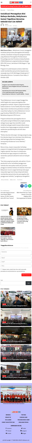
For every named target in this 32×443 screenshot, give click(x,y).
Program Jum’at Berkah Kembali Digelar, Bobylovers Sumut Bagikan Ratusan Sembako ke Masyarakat (15, 86)
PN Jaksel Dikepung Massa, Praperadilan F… (15, 377)
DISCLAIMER (8, 420)
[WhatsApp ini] (29, 186)
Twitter (24, 428)
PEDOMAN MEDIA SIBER (23, 420)
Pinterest (9, 431)
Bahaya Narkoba (5, 179)
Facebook (9, 428)
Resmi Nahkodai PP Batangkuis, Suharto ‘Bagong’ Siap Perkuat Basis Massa (7, 239)
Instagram (24, 431)
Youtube (9, 433)
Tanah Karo (19, 179)
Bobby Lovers (13, 179)
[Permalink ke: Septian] (2, 25)
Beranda (8, 415)
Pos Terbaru (5, 289)
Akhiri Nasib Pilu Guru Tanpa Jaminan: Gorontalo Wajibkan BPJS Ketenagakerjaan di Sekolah (24, 194)
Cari (2, 280)
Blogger (24, 433)
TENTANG (23, 415)
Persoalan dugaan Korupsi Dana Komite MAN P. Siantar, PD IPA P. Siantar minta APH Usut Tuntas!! (7, 194)
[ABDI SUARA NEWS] (16, 2)
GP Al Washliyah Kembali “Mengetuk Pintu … (15, 306)
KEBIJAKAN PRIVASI (23, 422)
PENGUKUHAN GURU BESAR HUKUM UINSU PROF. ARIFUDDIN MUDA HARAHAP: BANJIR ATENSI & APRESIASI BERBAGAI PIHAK (7, 220)
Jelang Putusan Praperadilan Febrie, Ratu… (15, 359)
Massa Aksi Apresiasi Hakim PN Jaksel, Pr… (14, 341)
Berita (4, 304)
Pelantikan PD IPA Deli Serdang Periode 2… (15, 323)
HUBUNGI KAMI (23, 417)
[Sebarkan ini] (22, 186)
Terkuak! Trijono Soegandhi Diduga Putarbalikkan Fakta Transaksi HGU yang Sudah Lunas (23, 220)
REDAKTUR (8, 417)
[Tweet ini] (26, 186)
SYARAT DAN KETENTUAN (8, 422)
